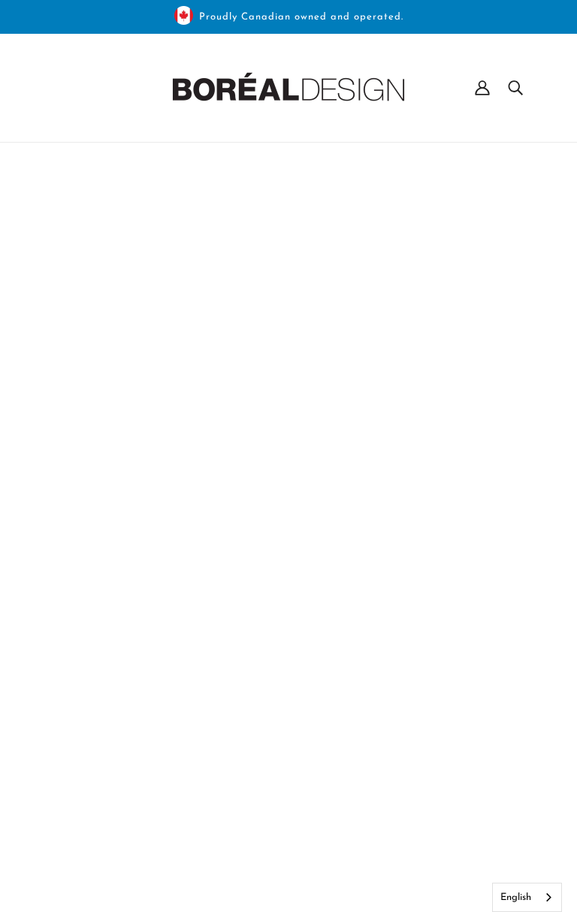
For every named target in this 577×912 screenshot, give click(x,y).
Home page (247, 352)
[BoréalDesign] (288, 88)
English (515, 897)
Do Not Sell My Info (407, 792)
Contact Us (382, 774)
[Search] (515, 88)
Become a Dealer (397, 756)
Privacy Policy (389, 810)
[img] (54, 771)
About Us (377, 738)
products (420, 352)
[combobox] (527, 897)
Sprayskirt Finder (398, 828)
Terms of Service (396, 846)
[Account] (482, 87)
